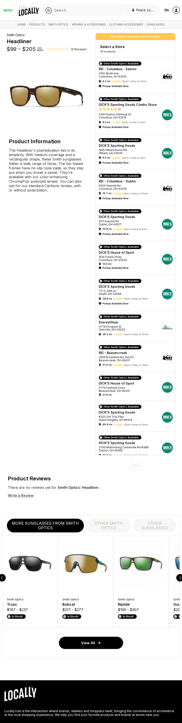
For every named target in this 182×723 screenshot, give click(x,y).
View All (88, 643)
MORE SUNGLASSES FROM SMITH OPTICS (45, 525)
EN (166, 10)
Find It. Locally (146, 10)
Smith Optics (58, 24)
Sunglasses (156, 24)
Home (22, 24)
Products (37, 24)
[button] (137, 76)
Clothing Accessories (126, 24)
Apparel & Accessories (89, 24)
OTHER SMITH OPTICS (109, 525)
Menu (8, 10)
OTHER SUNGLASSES (154, 525)
